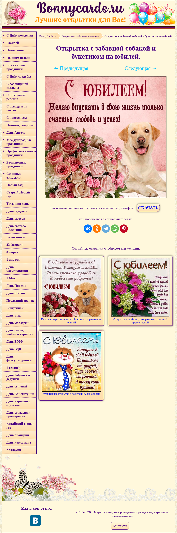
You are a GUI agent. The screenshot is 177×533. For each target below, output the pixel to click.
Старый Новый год (18, 194)
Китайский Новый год (20, 425)
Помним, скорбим (20, 125)
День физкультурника (19, 358)
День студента (16, 211)
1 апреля (13, 259)
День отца (13, 315)
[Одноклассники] (97, 228)
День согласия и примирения (18, 414)
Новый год (14, 185)
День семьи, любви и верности (19, 332)
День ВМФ (14, 341)
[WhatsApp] (115, 228)
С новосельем (16, 117)
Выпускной (15, 308)
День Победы (16, 285)
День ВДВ (13, 349)
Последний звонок (20, 300)
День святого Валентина (16, 228)
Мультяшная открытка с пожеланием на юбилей (71, 393)
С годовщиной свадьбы (17, 85)
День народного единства (18, 403)
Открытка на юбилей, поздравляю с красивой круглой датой (140, 321)
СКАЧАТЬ (148, 207)
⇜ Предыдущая (71, 68)
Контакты (120, 526)
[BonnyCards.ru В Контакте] (35, 520)
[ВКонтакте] (88, 228)
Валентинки (15, 237)
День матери (15, 218)
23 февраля (14, 244)
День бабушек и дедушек (18, 377)
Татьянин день (17, 203)
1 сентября (14, 367)
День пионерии (17, 435)
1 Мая (11, 278)
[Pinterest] (124, 228)
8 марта (12, 252)
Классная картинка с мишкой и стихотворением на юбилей (71, 321)
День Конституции (20, 394)
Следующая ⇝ (140, 68)
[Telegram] (106, 228)
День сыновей (16, 386)
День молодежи (17, 323)
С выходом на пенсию (16, 108)
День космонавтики (17, 269)
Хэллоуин (13, 450)
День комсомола (18, 442)
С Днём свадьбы (18, 76)
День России (15, 293)
